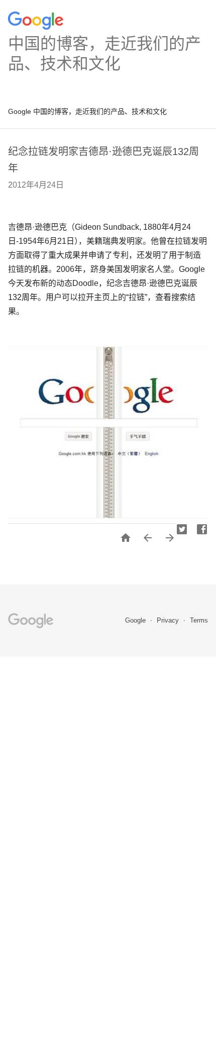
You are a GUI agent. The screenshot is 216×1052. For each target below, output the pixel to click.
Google (136, 620)
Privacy (169, 620)
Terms (199, 620)
